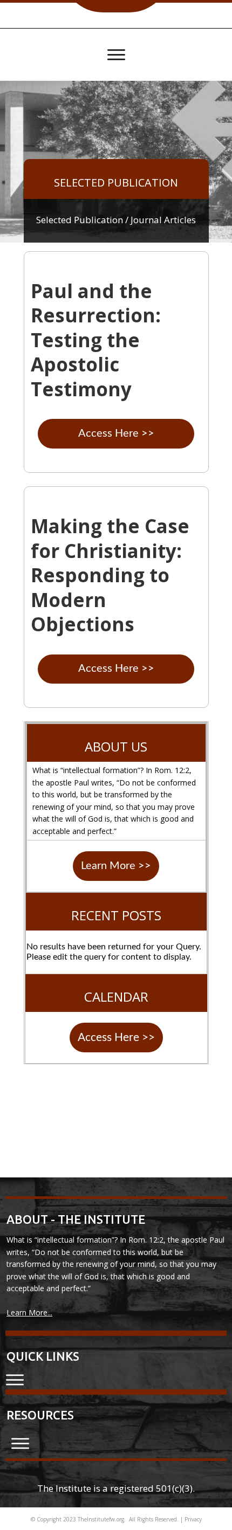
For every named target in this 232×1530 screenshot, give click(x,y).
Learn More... (29, 1312)
